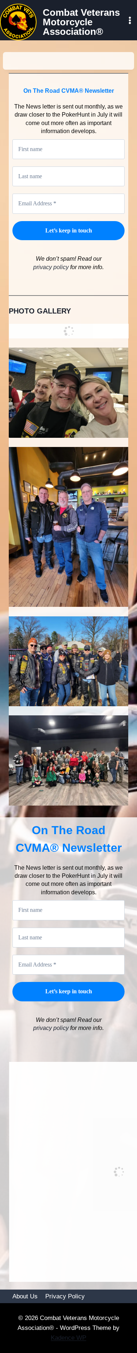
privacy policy (51, 267)
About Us (25, 1296)
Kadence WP (68, 1337)
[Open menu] (129, 20)
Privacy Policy (65, 1296)
